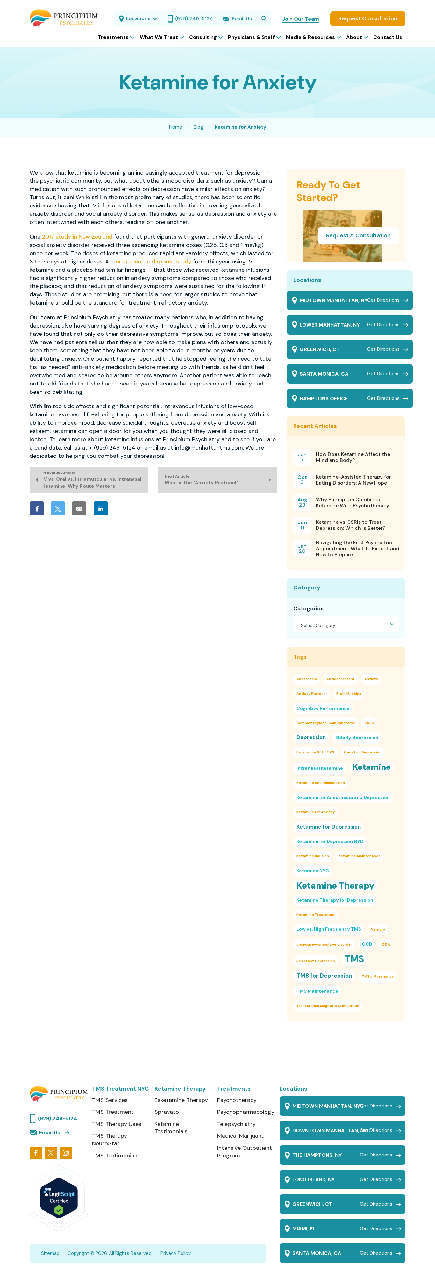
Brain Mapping (348, 693)
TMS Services (110, 1100)
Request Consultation (367, 18)
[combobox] (346, 624)
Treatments (234, 1088)
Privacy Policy (175, 1253)
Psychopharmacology (246, 1112)
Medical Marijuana (241, 1136)
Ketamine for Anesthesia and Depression (343, 797)
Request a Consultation (358, 236)
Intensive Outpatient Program (244, 1151)
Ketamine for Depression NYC (329, 841)
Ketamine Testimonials (171, 1127)
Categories (308, 608)
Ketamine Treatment (315, 914)
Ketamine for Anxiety (315, 812)
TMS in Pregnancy (378, 976)
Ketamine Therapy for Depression (334, 900)
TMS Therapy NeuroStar (109, 1139)
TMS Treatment (113, 1112)
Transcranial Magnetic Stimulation (327, 1006)
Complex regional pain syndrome (325, 723)
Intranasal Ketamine (319, 768)
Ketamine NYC (312, 871)
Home (175, 127)
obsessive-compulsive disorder (324, 944)
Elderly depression (356, 737)
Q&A (386, 944)
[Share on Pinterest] (122, 508)
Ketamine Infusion (312, 856)
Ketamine (372, 767)
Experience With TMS (315, 752)
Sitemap (50, 1253)
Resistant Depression (315, 961)
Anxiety (371, 679)
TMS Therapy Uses (116, 1124)
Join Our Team (300, 19)
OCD (367, 944)
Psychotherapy (237, 1100)
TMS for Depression (324, 976)
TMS (354, 959)
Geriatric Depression (363, 752)
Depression (311, 737)
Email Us (49, 1132)
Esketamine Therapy (181, 1100)
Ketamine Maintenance (360, 856)
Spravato (166, 1112)
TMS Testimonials (115, 1155)
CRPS (369, 723)
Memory (378, 929)
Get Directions (383, 300)
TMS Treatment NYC (120, 1088)
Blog (198, 127)
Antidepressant (340, 679)
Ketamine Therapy (335, 885)
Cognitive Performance (323, 708)
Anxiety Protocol (311, 693)
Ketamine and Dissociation (320, 783)
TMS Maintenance (317, 991)
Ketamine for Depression (328, 826)
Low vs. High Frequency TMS (328, 929)
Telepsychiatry (236, 1124)
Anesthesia (306, 679)
